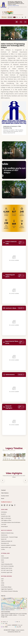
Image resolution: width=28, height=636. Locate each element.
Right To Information (6, 518)
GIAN (2, 578)
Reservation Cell (5, 543)
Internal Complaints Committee (8, 545)
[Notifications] (25, 17)
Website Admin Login (6, 547)
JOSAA (2, 585)
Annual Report (4, 526)
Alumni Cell (3, 539)
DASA (2, 556)
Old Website (4, 512)
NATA (2, 560)
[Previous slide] (1, 118)
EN (14, 17)
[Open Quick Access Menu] (16, 22)
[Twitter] (9, 505)
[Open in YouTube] (23, 163)
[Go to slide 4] (17, 39)
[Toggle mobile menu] (25, 22)
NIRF (2, 581)
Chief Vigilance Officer (6, 520)
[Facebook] (7, 505)
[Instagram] (4, 505)
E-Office (3, 549)
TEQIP (2, 562)
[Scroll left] (2, 480)
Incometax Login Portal (6, 572)
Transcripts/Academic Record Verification (10, 522)
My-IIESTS (3, 514)
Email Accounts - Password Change (9, 537)
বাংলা (19, 17)
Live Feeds (3, 524)
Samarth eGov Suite (5, 516)
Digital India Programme (6, 589)
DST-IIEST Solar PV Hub (6, 570)
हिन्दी (17, 17)
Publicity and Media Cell (6, 541)
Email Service (4, 535)
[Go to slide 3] (14, 39)
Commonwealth (5, 558)
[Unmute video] (20, 163)
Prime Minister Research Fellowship (9, 591)
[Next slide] (26, 118)
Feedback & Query (6, 502)
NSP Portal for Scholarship (7, 566)
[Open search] (21, 22)
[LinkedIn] (12, 505)
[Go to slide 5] (19, 39)
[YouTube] (2, 505)
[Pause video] (17, 163)
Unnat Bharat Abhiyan (6, 587)
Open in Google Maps (5, 611)
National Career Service (6, 568)
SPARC (2, 583)
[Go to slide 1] (9, 39)
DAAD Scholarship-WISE (6, 564)
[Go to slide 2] (11, 39)
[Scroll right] (25, 480)
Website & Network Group (7, 533)
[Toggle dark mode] (22, 17)
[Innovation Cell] (15, 505)
